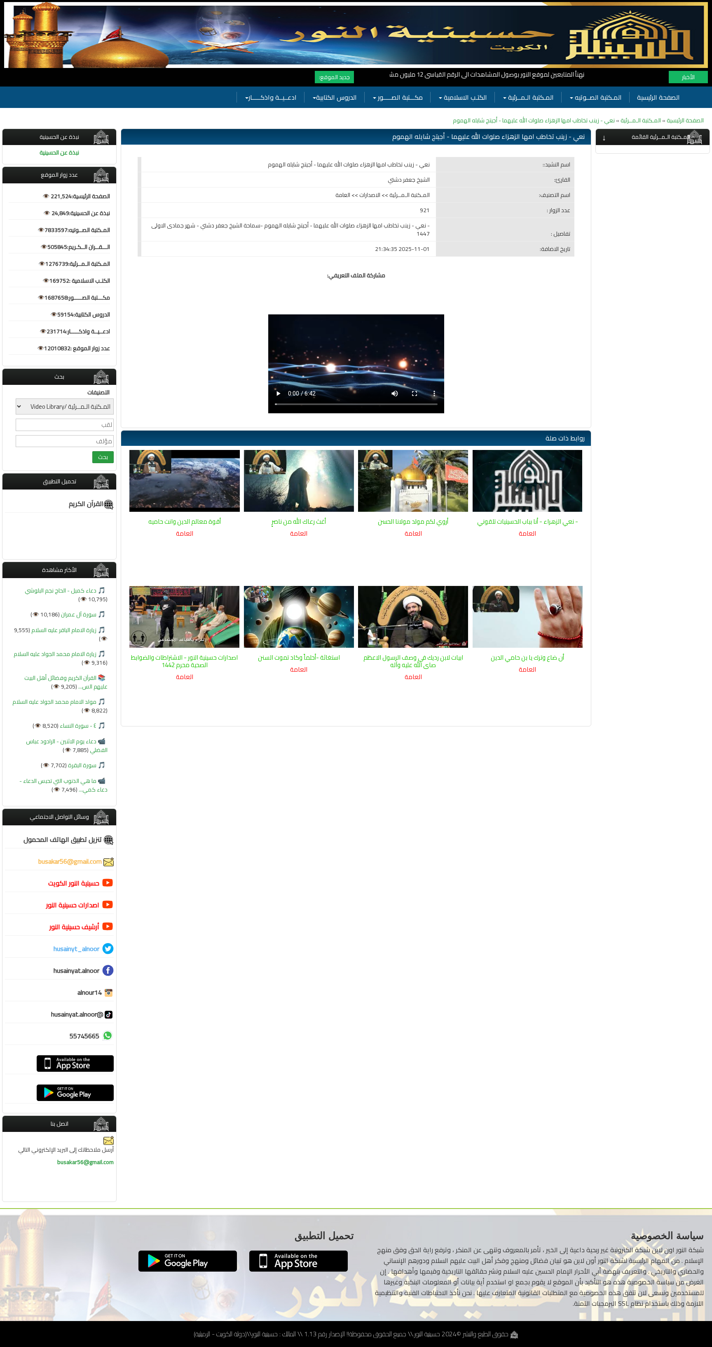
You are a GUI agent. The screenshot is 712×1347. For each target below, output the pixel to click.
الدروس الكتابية (336, 97)
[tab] (653, 137)
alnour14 (90, 992)
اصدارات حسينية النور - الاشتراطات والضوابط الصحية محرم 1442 (184, 661)
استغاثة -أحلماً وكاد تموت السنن (299, 657)
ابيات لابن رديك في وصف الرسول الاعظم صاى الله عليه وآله (413, 661)
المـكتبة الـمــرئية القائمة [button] (661, 136)
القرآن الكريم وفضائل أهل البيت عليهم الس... (66, 682)
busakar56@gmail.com (70, 861)
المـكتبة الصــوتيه (597, 97)
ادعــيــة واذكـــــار (272, 97)
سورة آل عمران (78, 614)
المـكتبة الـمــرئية (530, 97)
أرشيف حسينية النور (74, 927)
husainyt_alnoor (76, 948)
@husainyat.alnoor (77, 1014)
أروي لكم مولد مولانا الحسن (413, 521)
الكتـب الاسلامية (464, 97)
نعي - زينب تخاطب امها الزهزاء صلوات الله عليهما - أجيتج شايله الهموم (534, 120)
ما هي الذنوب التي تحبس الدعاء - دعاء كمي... (63, 785)
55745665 (84, 1036)
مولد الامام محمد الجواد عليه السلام (54, 701)
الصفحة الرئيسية (658, 97)
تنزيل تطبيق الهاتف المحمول (63, 839)
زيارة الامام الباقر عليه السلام (63, 630)
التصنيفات (98, 392)
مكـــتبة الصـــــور (399, 97)
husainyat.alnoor (76, 970)
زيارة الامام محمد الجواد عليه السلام (55, 654)
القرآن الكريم (86, 503)
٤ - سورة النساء (77, 725)
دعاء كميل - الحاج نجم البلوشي (60, 590)
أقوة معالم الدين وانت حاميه (184, 521)
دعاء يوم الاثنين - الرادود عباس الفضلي (67, 745)
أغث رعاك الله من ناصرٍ (299, 521)
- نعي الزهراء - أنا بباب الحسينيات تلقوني (527, 521)
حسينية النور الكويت (73, 883)
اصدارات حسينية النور (72, 905)
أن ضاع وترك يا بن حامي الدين (527, 657)
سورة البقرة (81, 765)
